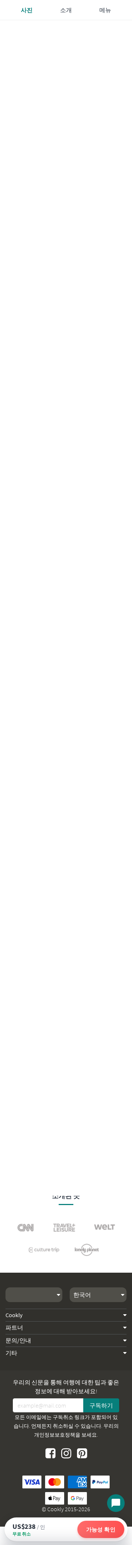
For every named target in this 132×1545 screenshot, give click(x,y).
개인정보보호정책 (54, 1434)
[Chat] (116, 1503)
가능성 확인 (100, 1529)
